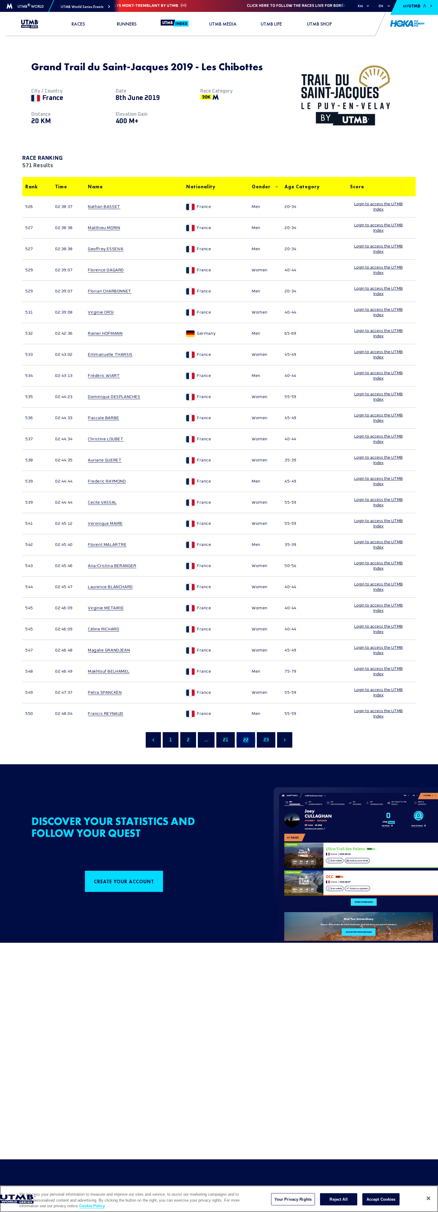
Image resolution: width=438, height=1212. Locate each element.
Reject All (338, 1199)
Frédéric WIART (104, 376)
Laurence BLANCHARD (110, 587)
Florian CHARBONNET (109, 291)
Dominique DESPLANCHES (114, 397)
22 (245, 739)
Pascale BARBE (103, 418)
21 (225, 739)
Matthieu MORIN (104, 228)
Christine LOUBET (106, 439)
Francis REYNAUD (105, 714)
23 (266, 739)
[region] (219, 1199)
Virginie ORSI (101, 312)
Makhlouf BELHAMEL (108, 671)
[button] (85, 6)
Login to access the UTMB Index (378, 207)
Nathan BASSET (104, 207)
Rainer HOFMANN (105, 333)
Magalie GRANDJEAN (109, 650)
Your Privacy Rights (293, 1199)
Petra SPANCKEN (105, 692)
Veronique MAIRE (105, 524)
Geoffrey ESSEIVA (106, 249)
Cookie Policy (92, 1206)
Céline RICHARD (103, 629)
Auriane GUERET (105, 460)
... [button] (206, 739)
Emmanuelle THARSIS (110, 355)
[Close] (428, 1198)
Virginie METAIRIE (106, 608)
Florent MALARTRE (107, 545)
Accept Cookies (381, 1199)
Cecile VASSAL (102, 502)
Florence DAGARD (106, 270)
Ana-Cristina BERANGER (112, 566)
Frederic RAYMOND (107, 481)
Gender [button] (261, 187)
